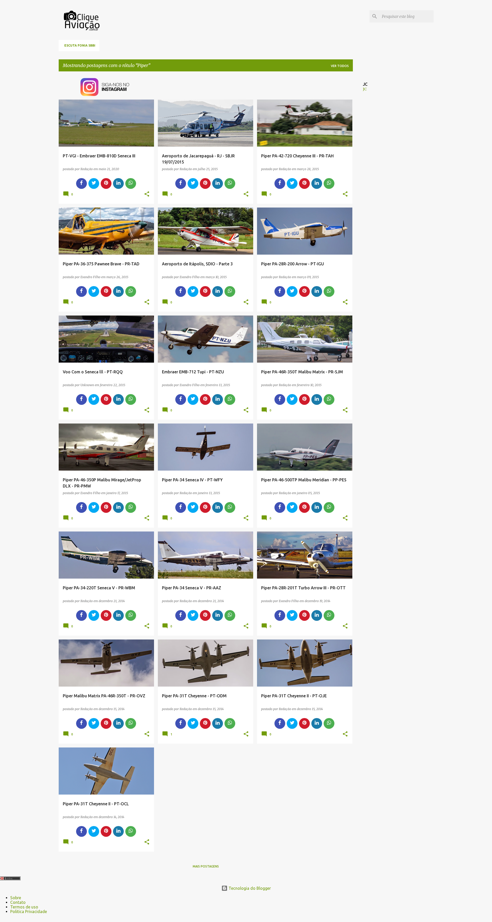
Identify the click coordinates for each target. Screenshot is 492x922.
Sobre (15, 897)
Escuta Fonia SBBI (79, 45)
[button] (147, 194)
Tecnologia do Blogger (249, 888)
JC (365, 89)
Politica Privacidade (28, 911)
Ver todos (340, 66)
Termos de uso (24, 907)
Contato (18, 902)
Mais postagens (206, 866)
